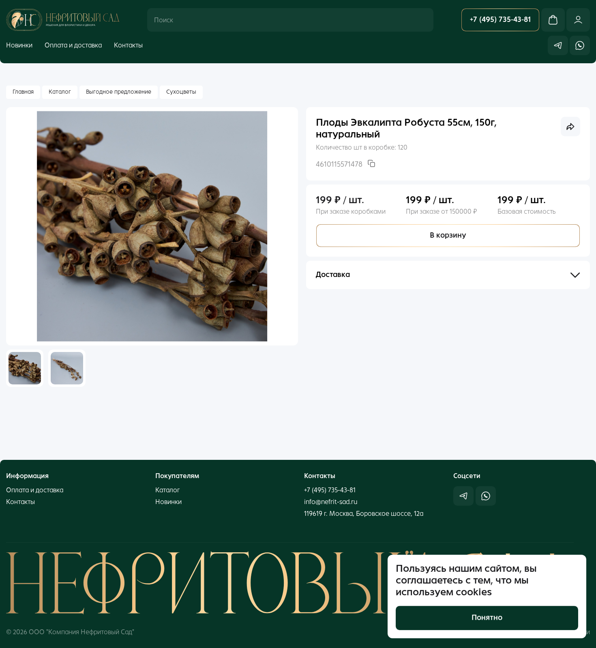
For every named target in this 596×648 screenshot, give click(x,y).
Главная (23, 92)
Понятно (487, 618)
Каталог (60, 92)
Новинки (19, 45)
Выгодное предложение (118, 92)
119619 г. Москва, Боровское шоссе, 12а (363, 513)
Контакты (128, 45)
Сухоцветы (181, 92)
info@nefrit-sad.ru (330, 501)
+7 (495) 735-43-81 (330, 490)
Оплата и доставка (73, 45)
